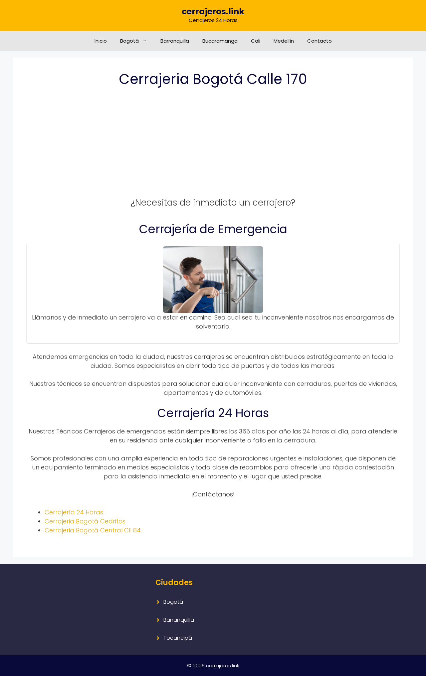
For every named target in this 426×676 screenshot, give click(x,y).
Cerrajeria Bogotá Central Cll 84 (93, 530)
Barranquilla (174, 40)
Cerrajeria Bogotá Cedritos (85, 521)
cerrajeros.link (213, 11)
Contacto (319, 40)
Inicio (101, 40)
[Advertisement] (213, 146)
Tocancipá (177, 638)
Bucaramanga (220, 40)
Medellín (284, 40)
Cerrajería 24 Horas (74, 512)
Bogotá (129, 40)
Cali (255, 40)
